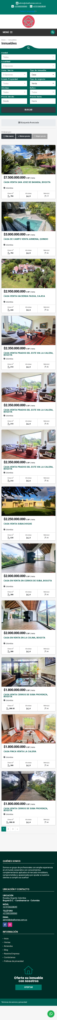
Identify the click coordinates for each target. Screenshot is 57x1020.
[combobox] (28, 57)
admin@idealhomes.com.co (15, 920)
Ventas (7, 942)
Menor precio (24, 136)
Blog (6, 950)
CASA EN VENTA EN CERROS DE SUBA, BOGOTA (28, 580)
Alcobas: (5, 88)
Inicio (3, 40)
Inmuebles (12, 40)
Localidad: (6, 62)
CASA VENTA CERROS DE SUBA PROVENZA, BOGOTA (26, 695)
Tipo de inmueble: (38, 70)
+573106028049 (39, 6)
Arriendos (8, 946)
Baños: (33, 88)
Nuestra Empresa (11, 954)
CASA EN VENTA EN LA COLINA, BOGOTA (24, 637)
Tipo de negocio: (38, 79)
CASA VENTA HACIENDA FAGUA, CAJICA (24, 296)
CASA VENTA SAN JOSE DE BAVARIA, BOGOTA (27, 182)
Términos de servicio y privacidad (14, 1002)
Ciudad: (4, 53)
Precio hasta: (36, 97)
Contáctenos (9, 957)
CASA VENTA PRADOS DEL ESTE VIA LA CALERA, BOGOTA (28, 354)
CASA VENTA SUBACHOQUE (18, 524)
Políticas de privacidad (14, 961)
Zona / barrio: (7, 70)
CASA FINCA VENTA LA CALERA (20, 751)
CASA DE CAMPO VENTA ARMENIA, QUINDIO (26, 239)
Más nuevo (9, 136)
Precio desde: (8, 97)
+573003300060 (21, 6)
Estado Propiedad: (9, 79)
